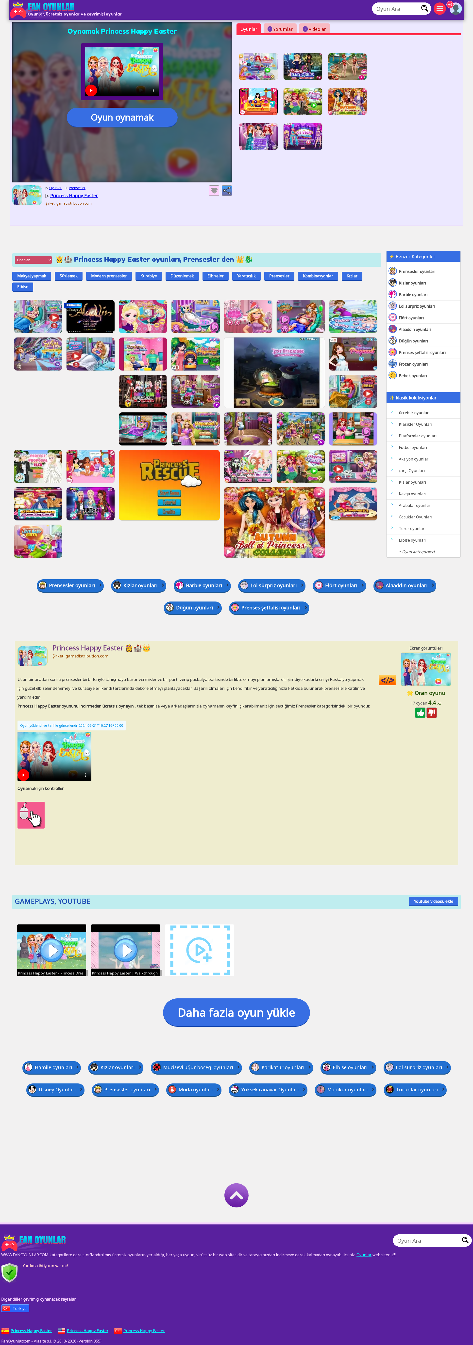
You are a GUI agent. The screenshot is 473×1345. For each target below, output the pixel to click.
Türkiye (20, 1308)
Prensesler (279, 276)
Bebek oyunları (413, 375)
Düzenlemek (182, 276)
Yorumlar (281, 29)
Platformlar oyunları (418, 436)
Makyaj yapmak (31, 276)
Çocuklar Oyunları (415, 517)
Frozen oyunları (413, 364)
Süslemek (69, 276)
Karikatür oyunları (283, 1067)
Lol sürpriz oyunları (417, 306)
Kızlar (352, 276)
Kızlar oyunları (412, 283)
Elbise (22, 286)
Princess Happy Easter (144, 1330)
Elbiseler (215, 276)
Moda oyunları (196, 1089)
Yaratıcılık (246, 276)
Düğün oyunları (413, 341)
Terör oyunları (412, 528)
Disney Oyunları (57, 1089)
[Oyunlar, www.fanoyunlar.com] (43, 9)
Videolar (315, 29)
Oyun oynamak (122, 117)
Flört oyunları (411, 317)
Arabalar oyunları (415, 505)
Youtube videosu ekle (433, 901)
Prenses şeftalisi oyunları (422, 352)
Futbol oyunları (413, 447)
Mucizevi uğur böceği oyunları (198, 1067)
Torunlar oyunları (417, 1089)
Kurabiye (148, 276)
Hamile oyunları (53, 1067)
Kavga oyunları (412, 493)
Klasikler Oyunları (415, 424)
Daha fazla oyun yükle (236, 1012)
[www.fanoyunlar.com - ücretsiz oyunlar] (34, 1243)
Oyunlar (248, 29)
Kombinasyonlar (318, 276)
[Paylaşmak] (227, 190)
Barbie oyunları (413, 294)
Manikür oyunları (347, 1089)
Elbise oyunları (412, 540)
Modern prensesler (109, 276)
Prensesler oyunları (417, 271)
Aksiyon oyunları (414, 459)
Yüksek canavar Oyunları (270, 1089)
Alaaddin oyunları (415, 329)
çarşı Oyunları (412, 470)
